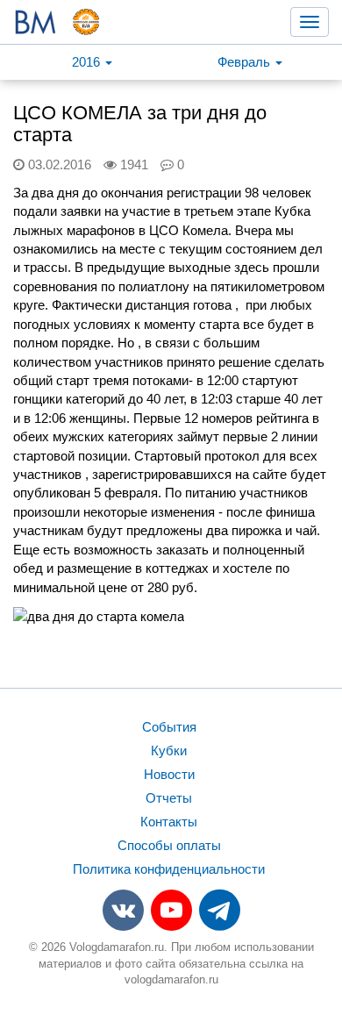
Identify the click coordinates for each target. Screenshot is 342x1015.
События (169, 726)
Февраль (245, 61)
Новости (169, 774)
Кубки (169, 750)
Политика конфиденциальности (169, 868)
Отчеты (169, 797)
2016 (87, 61)
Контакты (168, 821)
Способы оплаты (169, 845)
